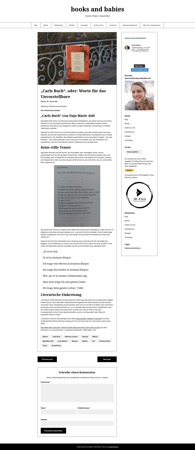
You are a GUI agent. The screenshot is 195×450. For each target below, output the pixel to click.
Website (44, 419)
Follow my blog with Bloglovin (135, 38)
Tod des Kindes (104, 341)
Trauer (45, 345)
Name (43, 408)
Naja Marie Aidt (48, 341)
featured (85, 337)
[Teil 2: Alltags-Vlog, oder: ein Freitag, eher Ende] (135, 61)
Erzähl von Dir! (98, 25)
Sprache (75, 341)
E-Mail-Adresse (84, 408)
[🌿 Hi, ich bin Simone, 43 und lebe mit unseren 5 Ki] (128, 61)
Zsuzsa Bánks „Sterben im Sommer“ (89, 318)
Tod (93, 341)
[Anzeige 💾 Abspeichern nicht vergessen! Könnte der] (128, 56)
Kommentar (46, 382)
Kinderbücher (58, 25)
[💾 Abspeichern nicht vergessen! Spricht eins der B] (143, 56)
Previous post (47, 359)
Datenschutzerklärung (130, 25)
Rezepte (72, 25)
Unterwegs (84, 25)
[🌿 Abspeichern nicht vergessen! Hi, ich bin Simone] (151, 61)
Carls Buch (56, 337)
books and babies (97, 9)
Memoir (95, 337)
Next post (107, 359)
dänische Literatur (71, 337)
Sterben (85, 341)
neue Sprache (62, 341)
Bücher (46, 25)
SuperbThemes (113, 447)
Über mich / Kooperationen (151, 25)
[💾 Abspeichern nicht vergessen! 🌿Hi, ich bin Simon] (135, 56)
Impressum (113, 25)
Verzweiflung (56, 345)
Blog (36, 25)
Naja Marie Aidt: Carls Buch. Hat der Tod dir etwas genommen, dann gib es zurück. (70, 327)
